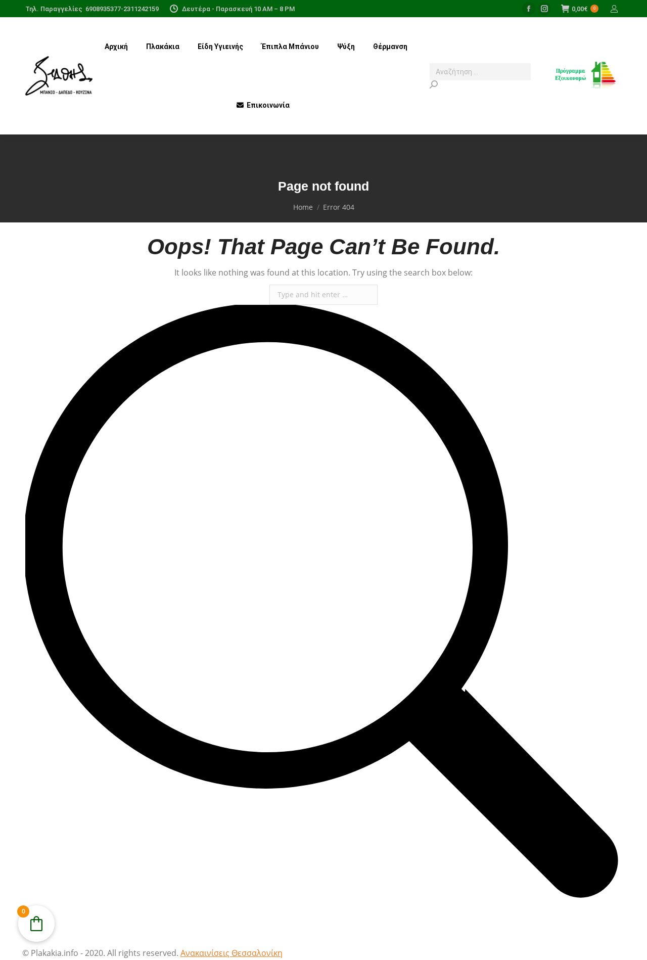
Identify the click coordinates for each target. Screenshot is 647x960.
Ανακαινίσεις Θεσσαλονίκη (231, 952)
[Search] (480, 84)
